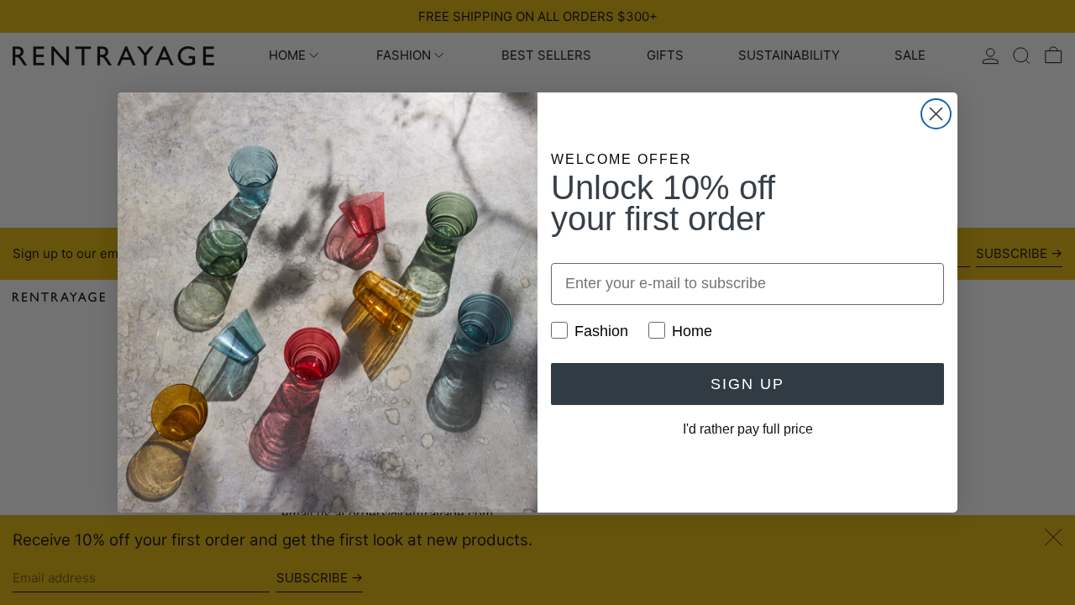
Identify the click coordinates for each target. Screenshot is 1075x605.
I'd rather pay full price (748, 429)
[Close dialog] (936, 114)
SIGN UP (747, 384)
